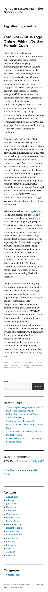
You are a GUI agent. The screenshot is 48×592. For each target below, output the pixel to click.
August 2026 (12, 497)
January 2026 (12, 521)
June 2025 (11, 545)
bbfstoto (30, 362)
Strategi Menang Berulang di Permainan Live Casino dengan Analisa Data (25, 424)
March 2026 (12, 514)
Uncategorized (13, 575)
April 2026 (11, 510)
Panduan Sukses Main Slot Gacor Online (19, 585)
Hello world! (38, 461)
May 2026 (11, 507)
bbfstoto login (17, 365)
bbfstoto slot (29, 365)
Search (7, 381)
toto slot (13, 367)
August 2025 (12, 538)
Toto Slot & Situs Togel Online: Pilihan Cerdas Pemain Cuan (23, 41)
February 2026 (13, 517)
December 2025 (13, 524)
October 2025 (12, 531)
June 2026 (11, 503)
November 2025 (14, 528)
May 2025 (11, 548)
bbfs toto (23, 362)
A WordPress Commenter (16, 470)
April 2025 (11, 552)
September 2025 (14, 534)
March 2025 (12, 555)
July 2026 (10, 500)
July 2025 (10, 541)
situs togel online (33, 211)
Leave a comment (25, 367)
